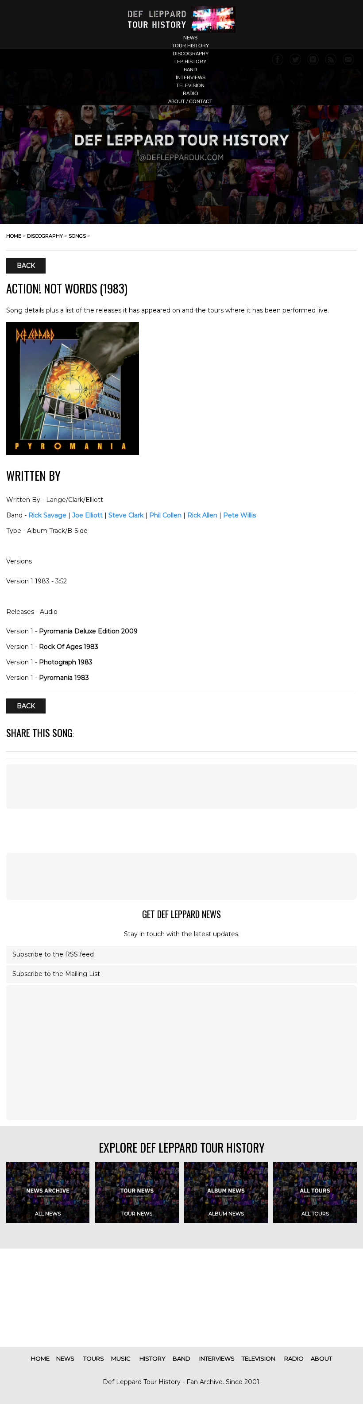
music (121, 1358)
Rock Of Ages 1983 (68, 647)
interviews (190, 77)
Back (26, 266)
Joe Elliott (87, 515)
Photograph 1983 (66, 662)
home (13, 236)
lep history (190, 61)
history (152, 1358)
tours (93, 1358)
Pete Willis (239, 515)
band (190, 69)
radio (190, 93)
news (190, 37)
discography (191, 53)
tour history (190, 45)
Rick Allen (202, 515)
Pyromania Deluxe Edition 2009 (88, 631)
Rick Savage (47, 515)
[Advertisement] (181, 786)
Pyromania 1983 (64, 678)
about (321, 1358)
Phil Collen (165, 515)
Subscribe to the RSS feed (53, 954)
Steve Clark (125, 515)
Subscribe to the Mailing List (56, 974)
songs (77, 236)
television (190, 85)
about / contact (190, 101)
